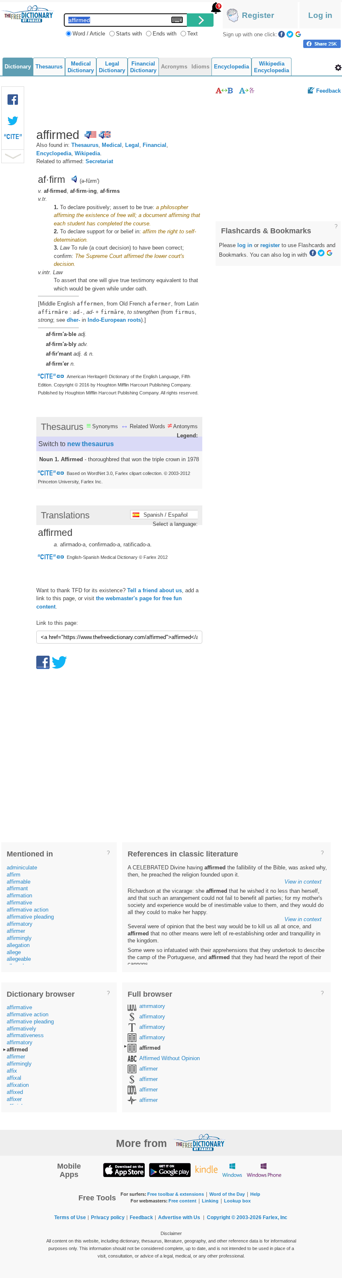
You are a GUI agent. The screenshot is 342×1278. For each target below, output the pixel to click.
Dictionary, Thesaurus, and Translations (199, 1142)
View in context (303, 882)
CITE (13, 138)
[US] (90, 135)
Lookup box (237, 1200)
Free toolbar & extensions (175, 1194)
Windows (232, 1169)
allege (14, 952)
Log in (320, 15)
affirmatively (21, 1028)
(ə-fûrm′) (89, 181)
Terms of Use (70, 1217)
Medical (112, 145)
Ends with (164, 33)
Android (170, 1169)
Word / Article (89, 33)
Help (255, 1194)
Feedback (328, 91)
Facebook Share (13, 100)
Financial (154, 145)
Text (192, 33)
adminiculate (22, 867)
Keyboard (177, 20)
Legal (132, 145)
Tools (338, 67)
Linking (210, 1200)
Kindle (206, 1169)
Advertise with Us (179, 1217)
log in (244, 245)
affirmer (16, 931)
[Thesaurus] (224, 90)
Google (298, 34)
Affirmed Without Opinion (169, 1058)
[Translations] (247, 90)
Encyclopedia (53, 153)
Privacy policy (108, 1217)
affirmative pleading (30, 917)
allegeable (19, 959)
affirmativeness (25, 1035)
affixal (14, 1078)
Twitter (290, 34)
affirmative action (27, 910)
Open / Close (12, 156)
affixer (14, 1099)
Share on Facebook (322, 44)
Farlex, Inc (275, 1217)
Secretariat (99, 161)
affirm (13, 874)
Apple (124, 1169)
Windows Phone (264, 1169)
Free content (182, 1200)
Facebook (281, 34)
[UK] (105, 135)
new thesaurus (90, 443)
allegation (18, 945)
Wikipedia (87, 153)
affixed (15, 1092)
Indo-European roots (114, 320)
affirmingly (19, 938)
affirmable (18, 882)
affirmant (17, 888)
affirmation (19, 895)
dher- (73, 320)
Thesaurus (84, 145)
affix (12, 1071)
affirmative (19, 902)
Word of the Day (227, 1194)
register (270, 245)
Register (258, 15)
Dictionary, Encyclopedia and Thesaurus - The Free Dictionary (28, 14)
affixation (18, 1085)
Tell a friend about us (154, 590)
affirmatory (20, 924)
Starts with (129, 33)
